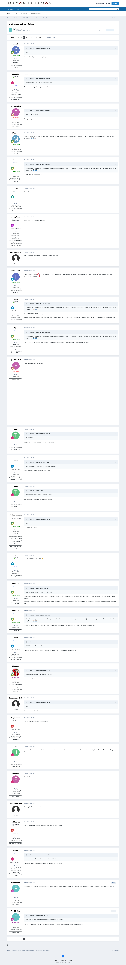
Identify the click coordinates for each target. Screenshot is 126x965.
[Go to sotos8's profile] (16, 50)
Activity (18, 9)
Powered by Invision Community (63, 962)
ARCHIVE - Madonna (28, 31)
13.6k (16, 681)
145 (16, 203)
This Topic (110, 9)
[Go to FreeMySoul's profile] (10, 30)
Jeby (15, 746)
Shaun (15, 160)
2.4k (16, 570)
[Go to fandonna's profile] (16, 779)
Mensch (44, 48)
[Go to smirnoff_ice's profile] (16, 223)
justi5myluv (15, 822)
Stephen (15, 666)
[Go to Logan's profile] (16, 194)
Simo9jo (15, 74)
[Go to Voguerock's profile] (16, 724)
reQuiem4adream (15, 515)
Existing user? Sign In (102, 3)
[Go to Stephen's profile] (16, 672)
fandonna (15, 773)
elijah (15, 328)
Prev (12, 37)
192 (16, 732)
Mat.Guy (44, 110)
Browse (10, 9)
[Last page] (44, 37)
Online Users (23, 13)
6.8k (16, 530)
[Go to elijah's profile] (16, 334)
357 (16, 444)
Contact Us (63, 960)
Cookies (70, 960)
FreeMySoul (18, 29)
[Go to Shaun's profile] (16, 166)
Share (102, 30)
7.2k (16, 598)
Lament (15, 299)
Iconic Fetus (15, 271)
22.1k (16, 121)
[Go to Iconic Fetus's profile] (16, 277)
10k (16, 148)
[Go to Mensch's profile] (16, 139)
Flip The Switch (15, 106)
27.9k (16, 897)
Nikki (43, 588)
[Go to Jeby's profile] (16, 752)
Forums (9, 13)
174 (16, 837)
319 (16, 788)
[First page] (9, 37)
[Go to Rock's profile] (16, 561)
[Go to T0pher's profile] (16, 435)
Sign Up (115, 3)
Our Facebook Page (35, 13)
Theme (55, 960)
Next (40, 37)
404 (16, 89)
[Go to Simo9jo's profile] (16, 80)
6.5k (16, 59)
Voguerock (15, 718)
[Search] (117, 9)
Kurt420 (15, 584)
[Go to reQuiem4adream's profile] (16, 521)
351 (16, 761)
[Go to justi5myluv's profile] (16, 828)
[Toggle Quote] (26, 48)
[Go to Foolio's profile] (16, 856)
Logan (15, 188)
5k (16, 174)
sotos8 (15, 44)
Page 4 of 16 (50, 37)
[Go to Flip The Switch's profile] (16, 112)
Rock (15, 555)
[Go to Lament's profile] (16, 305)
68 (16, 314)
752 (16, 865)
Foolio (15, 850)
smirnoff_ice (15, 217)
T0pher (15, 429)
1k (16, 232)
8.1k (16, 342)
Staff (16, 13)
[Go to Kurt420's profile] (16, 590)
